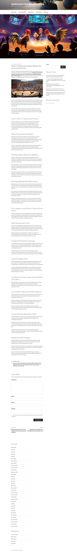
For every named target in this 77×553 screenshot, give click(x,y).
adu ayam (15, 363)
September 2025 (14, 472)
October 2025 (13, 469)
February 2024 (14, 515)
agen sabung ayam (22, 363)
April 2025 (13, 483)
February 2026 (14, 460)
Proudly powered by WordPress (17, 550)
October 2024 (13, 496)
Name (13, 396)
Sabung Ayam (31, 12)
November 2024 (14, 494)
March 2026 (13, 458)
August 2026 (13, 447)
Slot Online (46, 12)
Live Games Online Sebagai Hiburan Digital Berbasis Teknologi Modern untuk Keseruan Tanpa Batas (55, 80)
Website (13, 408)
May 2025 (13, 481)
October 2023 (13, 524)
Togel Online (13, 12)
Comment (14, 379)
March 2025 (13, 485)
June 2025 (13, 478)
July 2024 (13, 503)
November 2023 (14, 521)
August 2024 (13, 501)
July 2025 (13, 476)
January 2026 (13, 463)
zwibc (20, 64)
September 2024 (14, 499)
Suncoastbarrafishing (27, 4)
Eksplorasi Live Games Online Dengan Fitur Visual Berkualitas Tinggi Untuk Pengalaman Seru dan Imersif (55, 94)
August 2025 (13, 474)
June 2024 (13, 506)
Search (47, 64)
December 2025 (14, 465)
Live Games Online (22, 12)
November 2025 (14, 467)
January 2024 (13, 517)
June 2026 (13, 451)
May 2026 (13, 454)
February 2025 (14, 487)
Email (13, 402)
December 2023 (14, 519)
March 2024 (13, 512)
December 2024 (14, 492)
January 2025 (13, 490)
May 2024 (13, 508)
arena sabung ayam (33, 363)
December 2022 (14, 526)
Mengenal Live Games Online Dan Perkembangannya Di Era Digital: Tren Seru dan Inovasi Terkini (55, 85)
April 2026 (13, 456)
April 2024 (13, 510)
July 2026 (13, 449)
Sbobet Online (39, 12)
